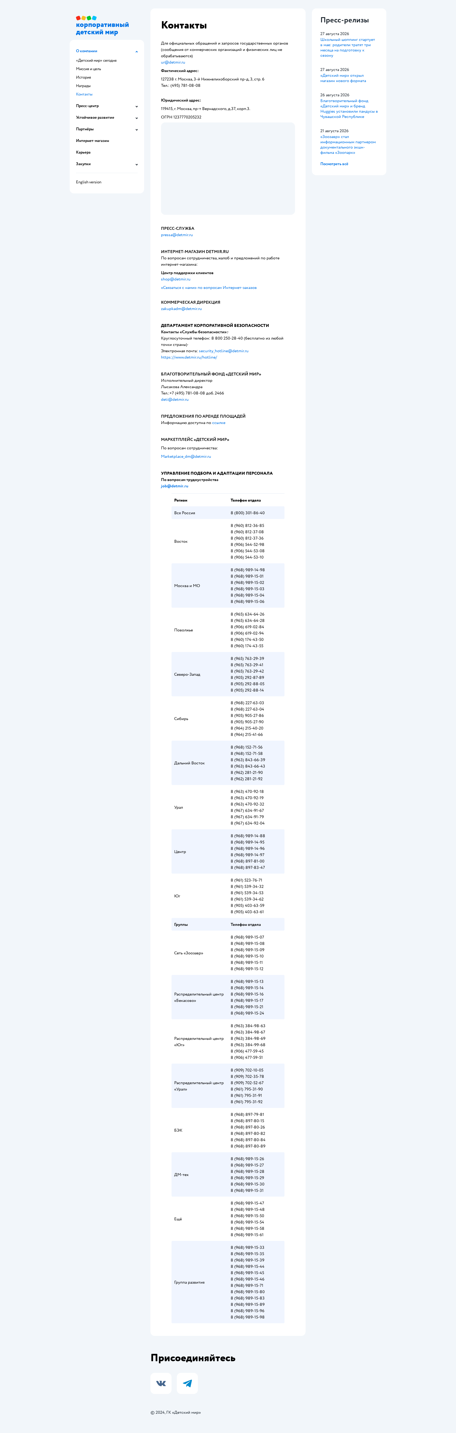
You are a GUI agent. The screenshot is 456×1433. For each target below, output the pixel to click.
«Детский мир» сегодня (96, 60)
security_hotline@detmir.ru (224, 351)
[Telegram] (187, 1383)
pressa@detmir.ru (177, 234)
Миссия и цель (88, 69)
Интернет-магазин (92, 140)
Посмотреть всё (334, 163)
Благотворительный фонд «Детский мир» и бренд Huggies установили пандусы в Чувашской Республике (349, 108)
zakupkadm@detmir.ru (182, 308)
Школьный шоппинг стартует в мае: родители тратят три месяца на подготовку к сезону (347, 47)
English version (88, 182)
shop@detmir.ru (176, 279)
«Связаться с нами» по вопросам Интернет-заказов (209, 287)
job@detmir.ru (175, 486)
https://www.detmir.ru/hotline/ (189, 357)
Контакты (84, 94)
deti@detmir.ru (175, 399)
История (83, 77)
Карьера (83, 152)
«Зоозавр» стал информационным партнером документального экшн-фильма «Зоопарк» (348, 144)
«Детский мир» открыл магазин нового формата (343, 78)
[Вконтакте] (161, 1383)
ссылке (218, 422)
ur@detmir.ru (173, 62)
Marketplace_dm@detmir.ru (186, 456)
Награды (83, 85)
